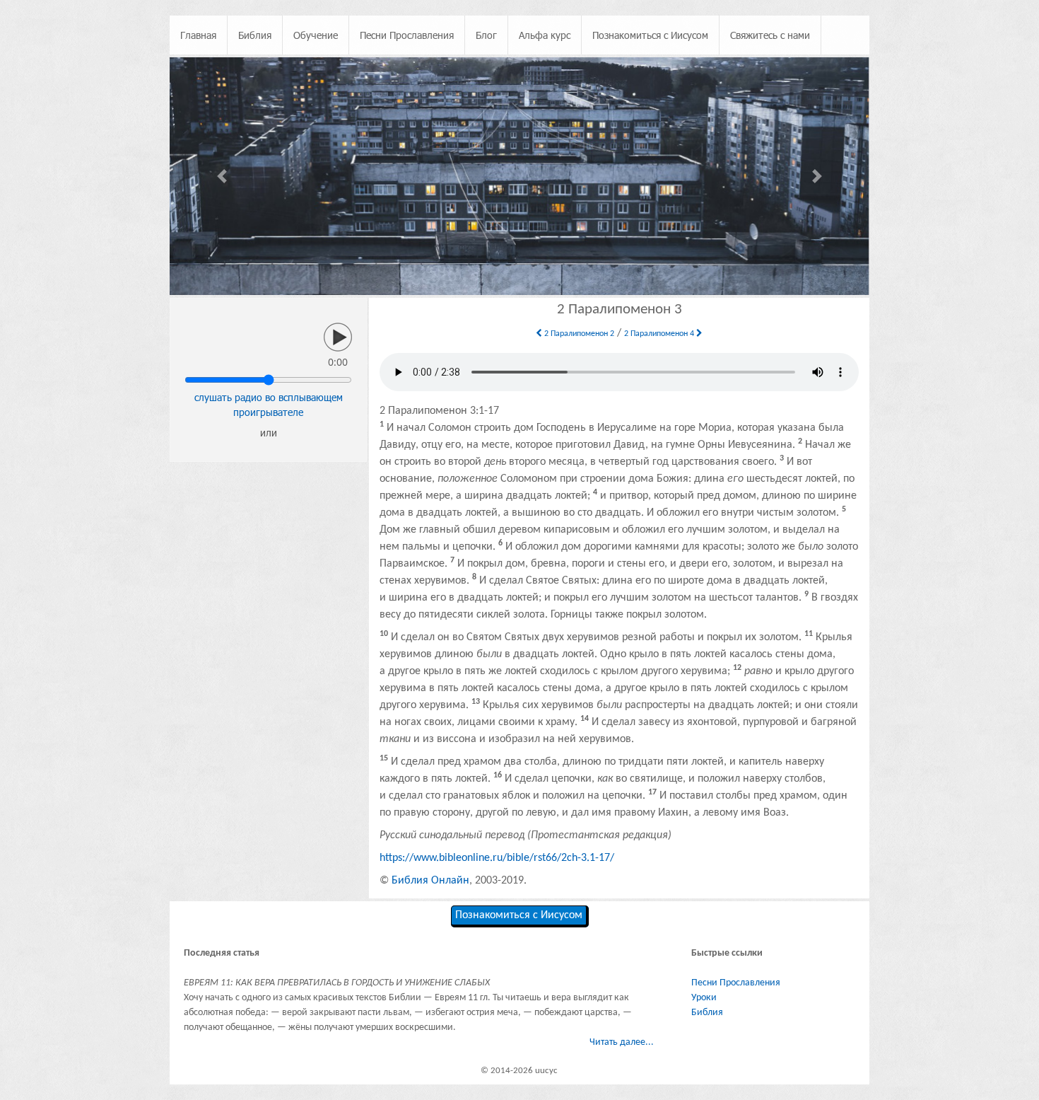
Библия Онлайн (430, 880)
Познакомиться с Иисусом (650, 35)
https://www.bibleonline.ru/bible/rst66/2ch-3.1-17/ (497, 858)
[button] (222, 176)
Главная (198, 35)
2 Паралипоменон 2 (578, 334)
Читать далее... (621, 1042)
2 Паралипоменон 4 (660, 334)
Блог (486, 35)
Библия (254, 35)
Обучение (315, 35)
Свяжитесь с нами (770, 35)
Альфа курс (544, 35)
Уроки (704, 997)
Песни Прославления (407, 35)
